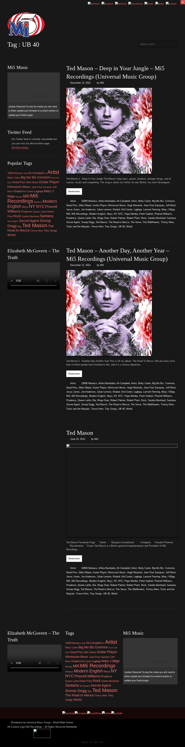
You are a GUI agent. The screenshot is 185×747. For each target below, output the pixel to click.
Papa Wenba (131, 213)
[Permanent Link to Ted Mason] (122, 490)
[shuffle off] (52, 75)
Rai (94, 218)
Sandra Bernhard (156, 218)
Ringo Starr (103, 218)
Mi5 (102, 82)
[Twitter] (159, 4)
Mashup (18, 197)
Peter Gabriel (146, 213)
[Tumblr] (149, 4)
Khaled (116, 209)
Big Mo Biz (158, 201)
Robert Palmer (117, 218)
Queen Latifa (84, 218)
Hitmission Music (117, 205)
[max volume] (79, 88)
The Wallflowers (151, 222)
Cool (53, 178)
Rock (144, 218)
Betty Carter (144, 201)
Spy (19, 226)
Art (45, 173)
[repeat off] (48, 75)
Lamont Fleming (151, 209)
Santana (171, 218)
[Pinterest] (120, 4)
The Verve (136, 222)
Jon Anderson (88, 209)
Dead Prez (71, 205)
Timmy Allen (167, 222)
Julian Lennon (104, 209)
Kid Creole (126, 209)
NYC (120, 213)
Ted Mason (101, 222)
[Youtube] (171, 4)
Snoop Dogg (87, 222)
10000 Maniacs (89, 201)
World (129, 226)
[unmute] (54, 88)
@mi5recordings (20, 147)
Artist (73, 201)
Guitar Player (99, 205)
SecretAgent (12, 221)
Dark (9, 182)
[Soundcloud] (135, 4)
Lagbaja (138, 209)
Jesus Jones (73, 209)
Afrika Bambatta (106, 201)
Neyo (109, 213)
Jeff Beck (171, 205)
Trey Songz (111, 226)
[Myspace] (107, 4)
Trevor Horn (97, 226)
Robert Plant (133, 218)
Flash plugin (27, 114)
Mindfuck (38, 202)
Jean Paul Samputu (154, 205)
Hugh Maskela (134, 205)
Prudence (71, 218)
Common (170, 201)
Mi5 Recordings (80, 213)
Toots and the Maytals (78, 226)
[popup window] (56, 75)
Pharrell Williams (163, 213)
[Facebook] (94, 4)
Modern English (97, 213)
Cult (57, 178)
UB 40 (121, 226)
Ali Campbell (123, 201)
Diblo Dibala (85, 205)
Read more (74, 191)
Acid (26, 173)
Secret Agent (73, 222)
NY (115, 213)
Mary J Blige (168, 209)
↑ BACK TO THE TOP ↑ (92, 742)
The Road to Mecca (119, 222)
